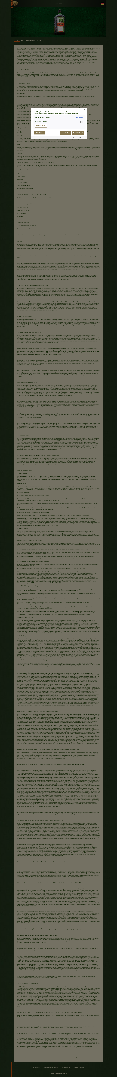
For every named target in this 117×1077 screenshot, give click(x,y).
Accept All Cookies (78, 132)
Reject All (65, 132)
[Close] (85, 110)
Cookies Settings (40, 125)
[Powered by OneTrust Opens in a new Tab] (79, 138)
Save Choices (39, 132)
